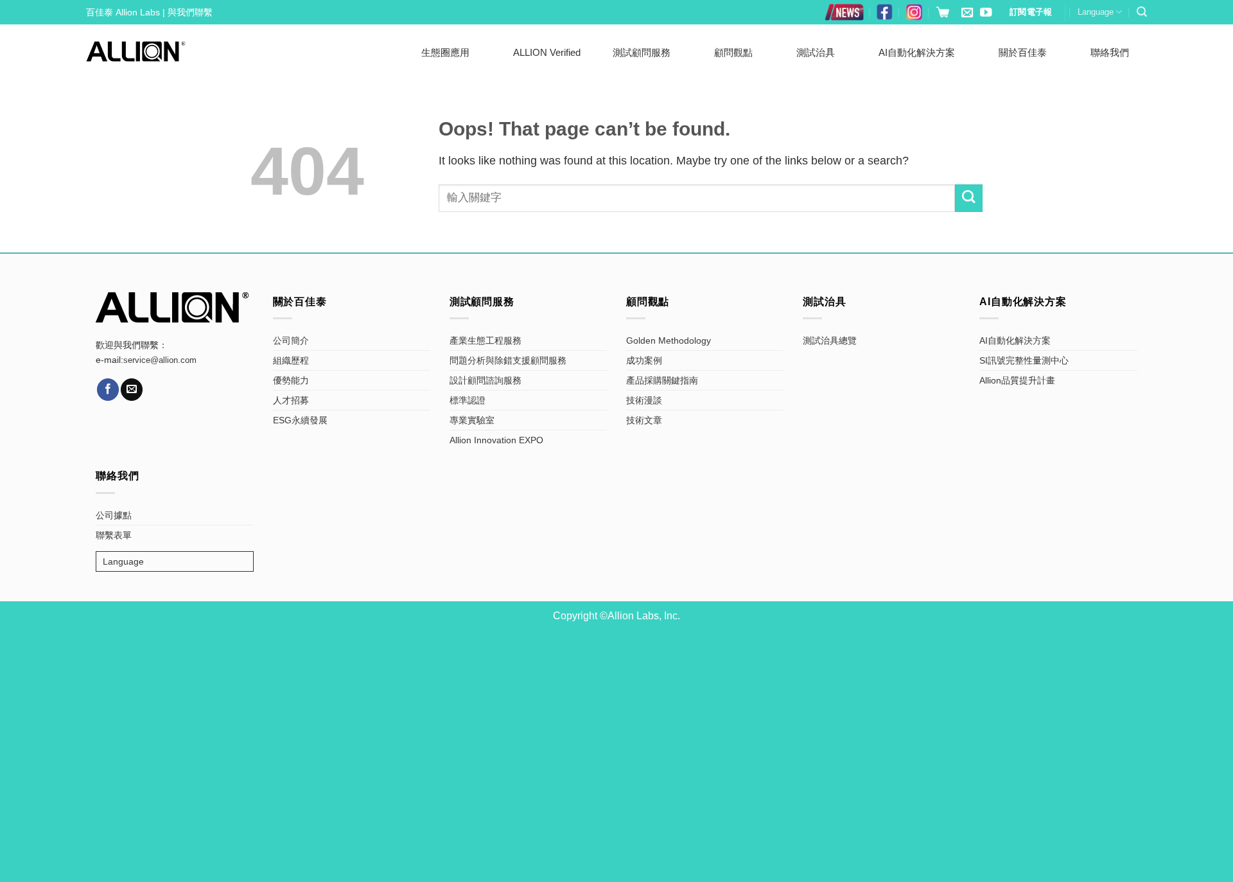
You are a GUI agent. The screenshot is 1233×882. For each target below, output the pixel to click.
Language (1096, 12)
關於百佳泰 (1023, 52)
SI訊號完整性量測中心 (1024, 360)
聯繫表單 (114, 535)
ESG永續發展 (300, 420)
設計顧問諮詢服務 (485, 380)
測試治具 (815, 52)
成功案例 (644, 360)
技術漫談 (644, 400)
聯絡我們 (1109, 52)
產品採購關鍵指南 (662, 380)
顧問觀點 (733, 52)
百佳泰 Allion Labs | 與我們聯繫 (149, 12)
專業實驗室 (472, 420)
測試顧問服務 (641, 52)
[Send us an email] (967, 13)
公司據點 (114, 515)
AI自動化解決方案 (917, 52)
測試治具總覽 (830, 340)
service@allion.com (160, 360)
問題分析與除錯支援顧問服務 (508, 360)
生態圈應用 (445, 52)
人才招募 (291, 400)
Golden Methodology (668, 340)
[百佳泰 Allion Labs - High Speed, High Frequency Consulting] (136, 51)
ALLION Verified (547, 52)
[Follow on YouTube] (986, 13)
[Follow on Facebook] (108, 389)
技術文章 (644, 420)
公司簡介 (291, 340)
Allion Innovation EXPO (496, 440)
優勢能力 (291, 380)
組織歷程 (291, 360)
